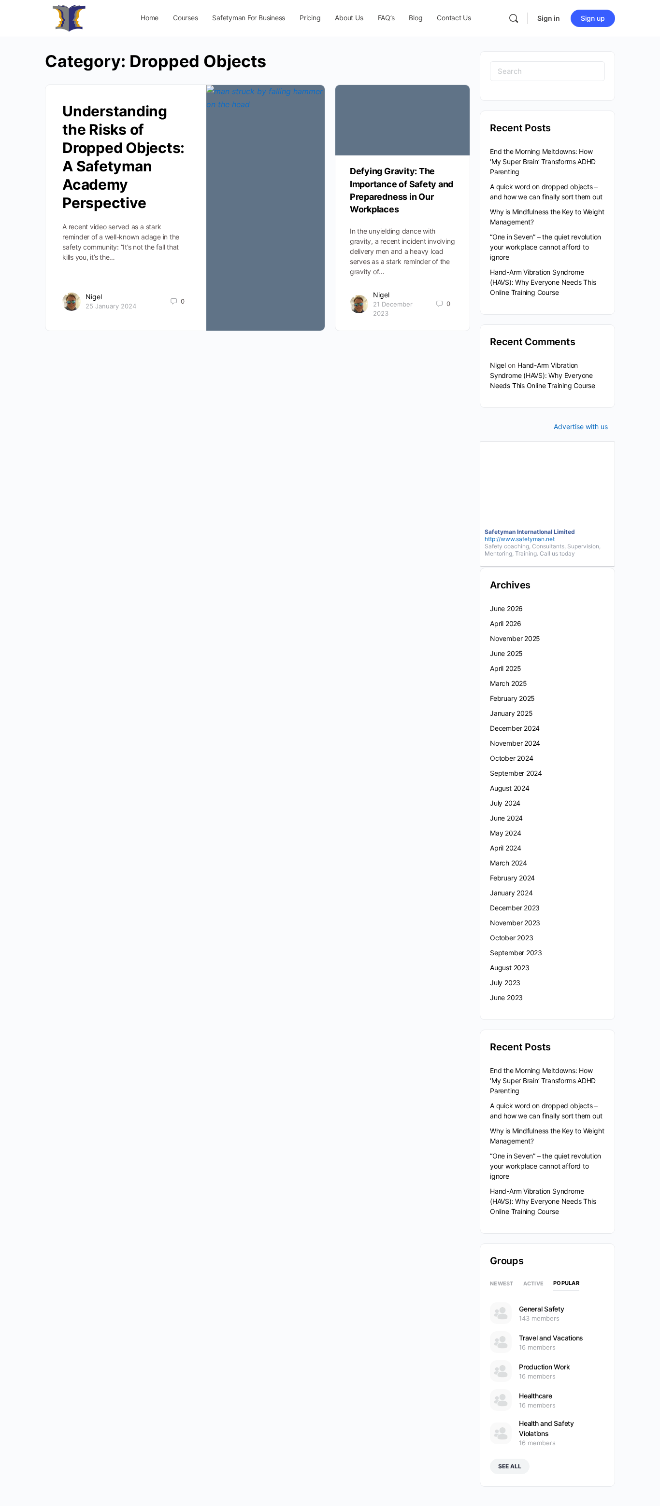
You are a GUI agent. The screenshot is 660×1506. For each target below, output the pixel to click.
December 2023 (515, 908)
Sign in (548, 18)
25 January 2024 (111, 306)
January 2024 (511, 893)
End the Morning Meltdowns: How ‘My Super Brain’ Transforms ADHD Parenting (543, 161)
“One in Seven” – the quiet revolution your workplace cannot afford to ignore (545, 247)
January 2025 (511, 713)
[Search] (513, 18)
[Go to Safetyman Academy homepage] (69, 18)
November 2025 (515, 638)
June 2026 (506, 608)
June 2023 (506, 997)
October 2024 (511, 758)
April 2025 (505, 668)
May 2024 (505, 833)
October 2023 (511, 938)
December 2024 (515, 728)
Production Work (544, 1367)
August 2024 (510, 788)
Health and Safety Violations (546, 1428)
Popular (566, 1283)
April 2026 (505, 623)
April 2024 (505, 848)
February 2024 (512, 878)
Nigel (94, 297)
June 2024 (506, 818)
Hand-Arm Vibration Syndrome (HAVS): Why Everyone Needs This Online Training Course (543, 282)
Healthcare (535, 1396)
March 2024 (508, 863)
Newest (502, 1283)
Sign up (593, 18)
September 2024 (516, 773)
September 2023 (516, 952)
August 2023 (510, 967)
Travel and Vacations (551, 1338)
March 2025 (508, 683)
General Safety (541, 1309)
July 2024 (505, 803)
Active (533, 1283)
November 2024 (515, 743)
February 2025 (512, 698)
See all (509, 1466)
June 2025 (506, 653)
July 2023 (505, 982)
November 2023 (515, 923)
